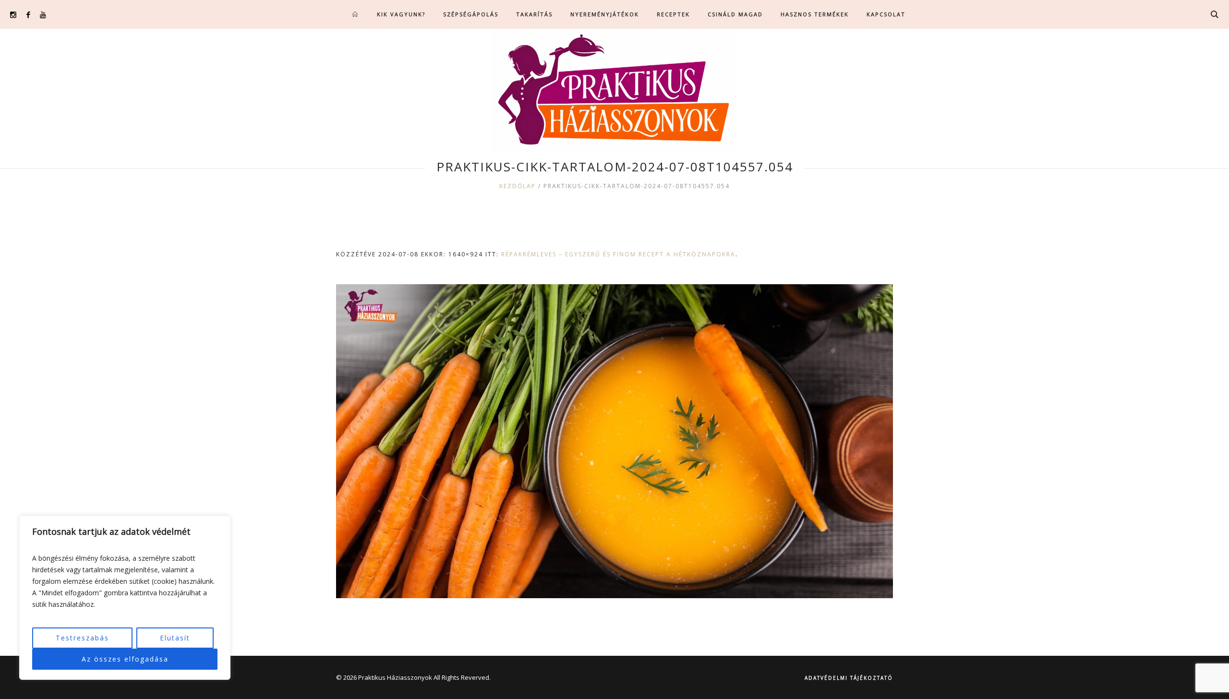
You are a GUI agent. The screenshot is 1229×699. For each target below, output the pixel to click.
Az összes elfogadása (125, 658)
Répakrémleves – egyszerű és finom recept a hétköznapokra (618, 254)
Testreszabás (82, 637)
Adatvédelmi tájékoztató (849, 678)
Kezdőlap (517, 186)
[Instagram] (13, 15)
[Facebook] (28, 15)
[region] (124, 598)
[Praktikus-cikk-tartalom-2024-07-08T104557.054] (614, 441)
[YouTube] (43, 15)
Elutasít (175, 637)
